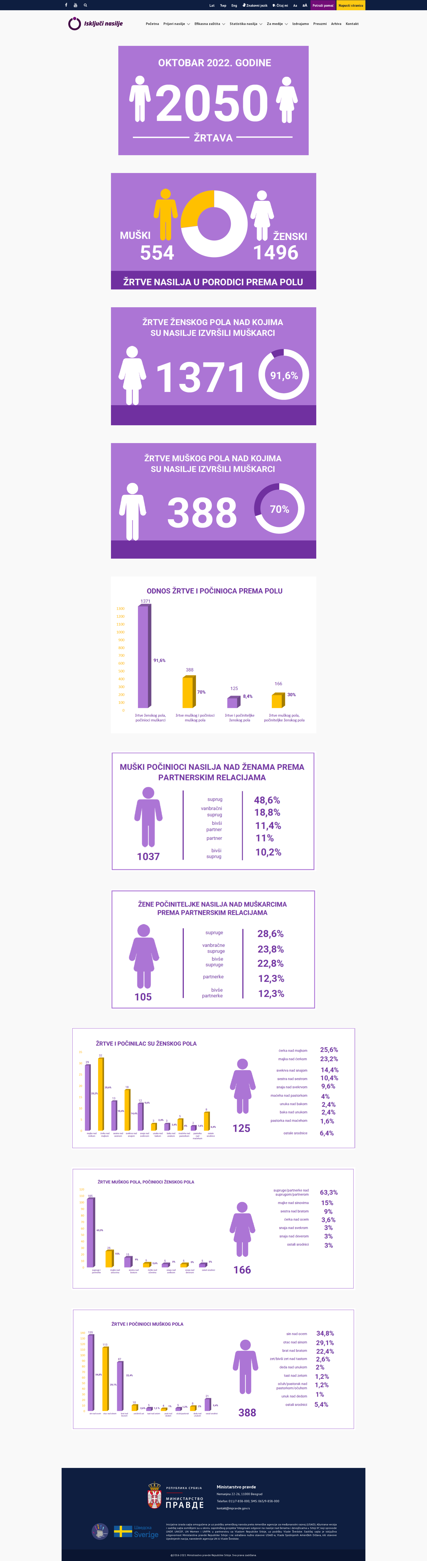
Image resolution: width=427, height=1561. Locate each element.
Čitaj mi (282, 5)
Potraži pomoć (323, 5)
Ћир (223, 5)
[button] (85, 5)
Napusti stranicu (351, 5)
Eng (234, 5)
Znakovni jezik (256, 5)
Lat (212, 5)
